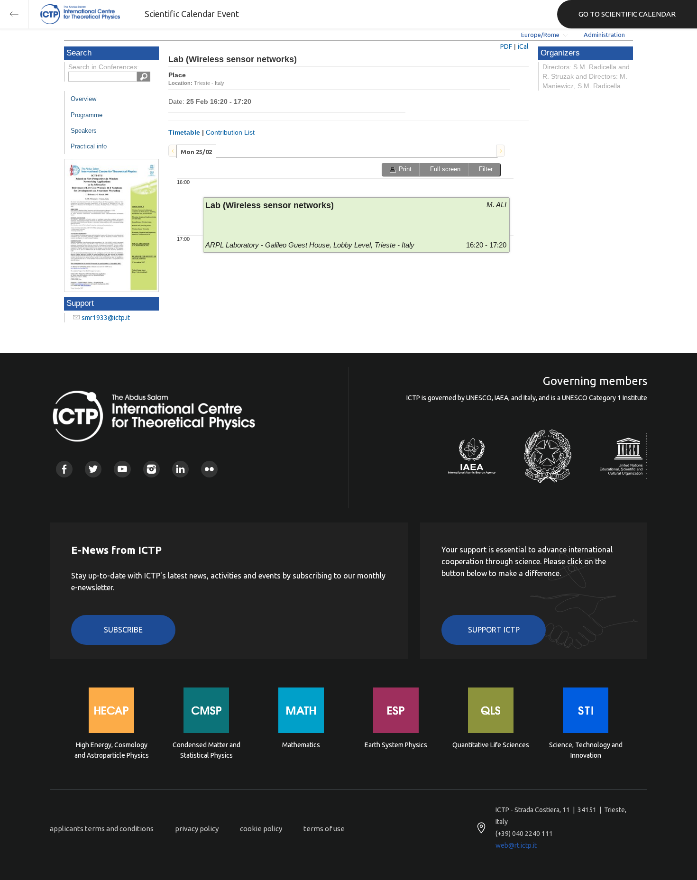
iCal (523, 46)
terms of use (324, 829)
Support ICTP (494, 629)
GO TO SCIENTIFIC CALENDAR (627, 14)
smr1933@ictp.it (106, 317)
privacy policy (197, 829)
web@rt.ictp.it (516, 845)
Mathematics (301, 745)
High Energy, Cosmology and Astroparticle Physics (111, 750)
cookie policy (261, 829)
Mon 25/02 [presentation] (196, 151)
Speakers (84, 130)
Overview (83, 98)
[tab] (196, 151)
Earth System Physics (396, 745)
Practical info (89, 146)
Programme (86, 115)
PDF (506, 46)
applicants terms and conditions (102, 829)
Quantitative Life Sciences (490, 745)
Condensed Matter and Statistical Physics (206, 750)
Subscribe (123, 629)
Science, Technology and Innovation (586, 750)
